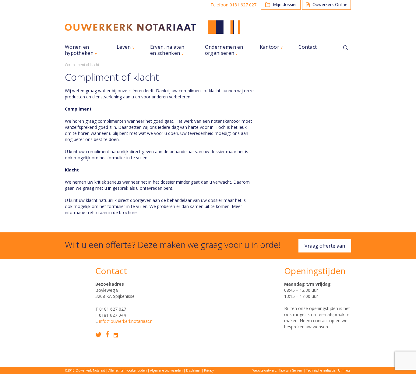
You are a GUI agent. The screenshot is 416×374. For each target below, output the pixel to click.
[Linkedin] (116, 335)
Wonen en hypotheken (79, 50)
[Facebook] (107, 334)
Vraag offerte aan (325, 245)
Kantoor (269, 47)
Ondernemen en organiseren (224, 50)
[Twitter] (98, 334)
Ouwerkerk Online (329, 4)
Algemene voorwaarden (166, 370)
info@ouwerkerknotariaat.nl (126, 321)
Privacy (209, 370)
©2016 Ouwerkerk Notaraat (85, 370)
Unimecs (344, 370)
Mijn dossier (285, 4)
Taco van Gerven (290, 370)
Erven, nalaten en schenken (167, 50)
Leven (124, 47)
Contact (307, 47)
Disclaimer (193, 370)
